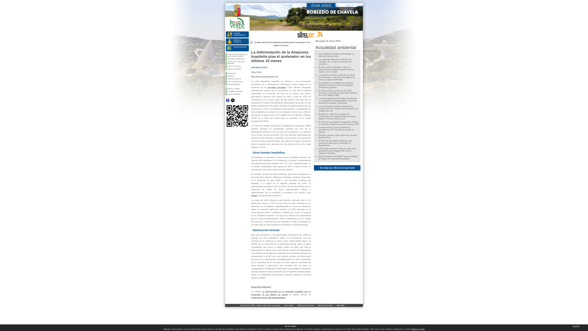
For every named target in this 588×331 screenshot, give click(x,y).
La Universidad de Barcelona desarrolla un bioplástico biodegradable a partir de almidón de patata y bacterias (337, 100)
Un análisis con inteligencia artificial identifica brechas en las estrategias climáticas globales (335, 85)
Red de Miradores (233, 84)
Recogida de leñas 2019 (327, 41)
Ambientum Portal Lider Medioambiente (268, 298)
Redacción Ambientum (261, 287)
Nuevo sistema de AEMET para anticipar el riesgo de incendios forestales (338, 157)
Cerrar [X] (576, 326)
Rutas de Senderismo (235, 81)
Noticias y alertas (233, 88)
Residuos (230, 76)
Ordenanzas (231, 73)
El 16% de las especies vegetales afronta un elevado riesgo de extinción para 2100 (338, 123)
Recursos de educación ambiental (236, 62)
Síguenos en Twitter (233, 100)
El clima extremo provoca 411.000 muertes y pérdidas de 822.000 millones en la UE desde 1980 (337, 92)
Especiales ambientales (236, 59)
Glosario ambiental (234, 69)
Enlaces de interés (234, 66)
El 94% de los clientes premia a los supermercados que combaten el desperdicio (335, 143)
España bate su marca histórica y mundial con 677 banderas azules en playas (336, 129)
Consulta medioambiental (239, 34)
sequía (254, 196)
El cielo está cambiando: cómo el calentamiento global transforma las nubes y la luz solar (335, 69)
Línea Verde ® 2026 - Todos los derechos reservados (260, 305)
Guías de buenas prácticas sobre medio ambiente (237, 55)
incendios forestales (277, 87)
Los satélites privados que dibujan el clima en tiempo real (336, 55)
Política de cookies (418, 329)
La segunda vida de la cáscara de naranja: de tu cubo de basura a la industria (335, 61)
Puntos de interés (240, 47)
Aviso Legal (288, 305)
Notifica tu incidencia (237, 41)
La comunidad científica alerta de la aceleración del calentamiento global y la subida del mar (338, 108)
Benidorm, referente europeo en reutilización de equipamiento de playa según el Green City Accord (337, 116)
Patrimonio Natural (234, 79)
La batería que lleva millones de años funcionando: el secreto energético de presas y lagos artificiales (336, 77)
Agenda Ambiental (233, 94)
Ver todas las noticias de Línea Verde (337, 168)
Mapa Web (340, 305)
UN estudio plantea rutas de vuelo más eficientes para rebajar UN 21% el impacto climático (337, 150)
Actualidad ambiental (234, 91)
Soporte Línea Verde (325, 305)
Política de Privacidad (305, 305)
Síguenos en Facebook (228, 100)
